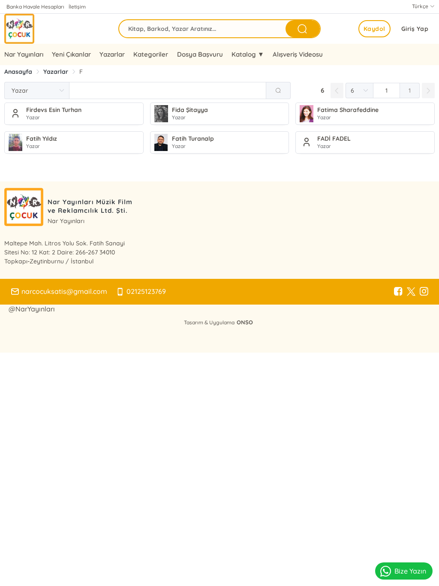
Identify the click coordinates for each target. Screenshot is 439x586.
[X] (411, 291)
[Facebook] (398, 291)
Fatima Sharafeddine (348, 110)
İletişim (77, 6)
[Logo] (19, 29)
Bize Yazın (410, 571)
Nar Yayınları (23, 54)
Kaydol (374, 29)
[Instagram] (424, 291)
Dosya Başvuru (200, 54)
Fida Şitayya (190, 110)
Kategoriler (150, 54)
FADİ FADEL (334, 138)
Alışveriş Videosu (298, 54)
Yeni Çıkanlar (71, 54)
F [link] (81, 72)
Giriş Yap (415, 29)
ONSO (245, 322)
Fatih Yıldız (41, 138)
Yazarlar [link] (55, 72)
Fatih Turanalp (193, 138)
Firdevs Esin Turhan (53, 110)
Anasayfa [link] (18, 72)
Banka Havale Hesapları (35, 6)
